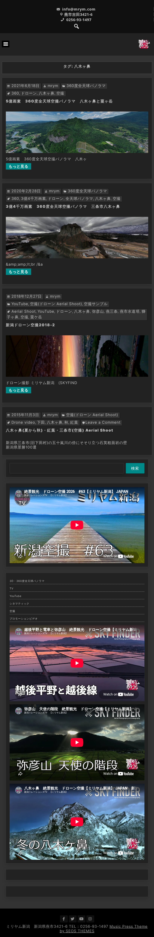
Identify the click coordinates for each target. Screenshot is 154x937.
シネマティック (19, 603)
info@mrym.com (78, 9)
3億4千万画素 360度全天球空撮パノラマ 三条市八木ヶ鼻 (63, 206)
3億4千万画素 (33, 198)
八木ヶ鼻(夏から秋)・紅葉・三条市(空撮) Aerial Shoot (59, 430)
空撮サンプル (96, 304)
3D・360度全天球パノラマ (27, 580)
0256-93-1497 (78, 19)
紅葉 (74, 422)
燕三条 (112, 311)
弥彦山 (98, 311)
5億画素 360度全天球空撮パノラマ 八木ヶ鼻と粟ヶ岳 (59, 101)
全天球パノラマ (79, 198)
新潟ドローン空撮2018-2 (30, 325)
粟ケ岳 (36, 317)
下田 (41, 422)
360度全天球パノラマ (86, 85)
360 (15, 93)
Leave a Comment (103, 422)
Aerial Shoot (23, 311)
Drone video (23, 422)
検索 (135, 468)
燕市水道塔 (130, 311)
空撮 (60, 93)
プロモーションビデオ (24, 618)
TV (11, 588)
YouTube (19, 304)
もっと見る (18, 166)
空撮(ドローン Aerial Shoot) (56, 304)
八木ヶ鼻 (46, 93)
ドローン (29, 93)
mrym (53, 85)
